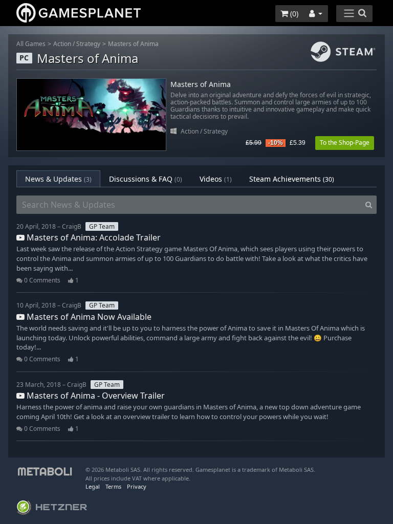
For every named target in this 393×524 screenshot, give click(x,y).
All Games (31, 44)
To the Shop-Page (344, 142)
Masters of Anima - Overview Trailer (95, 395)
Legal (92, 486)
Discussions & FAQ (145, 179)
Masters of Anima (133, 44)
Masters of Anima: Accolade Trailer (93, 237)
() (293, 13)
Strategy (88, 44)
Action (62, 44)
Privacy (136, 486)
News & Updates (58, 179)
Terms (113, 486)
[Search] (369, 204)
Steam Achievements (291, 179)
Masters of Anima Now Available (88, 316)
